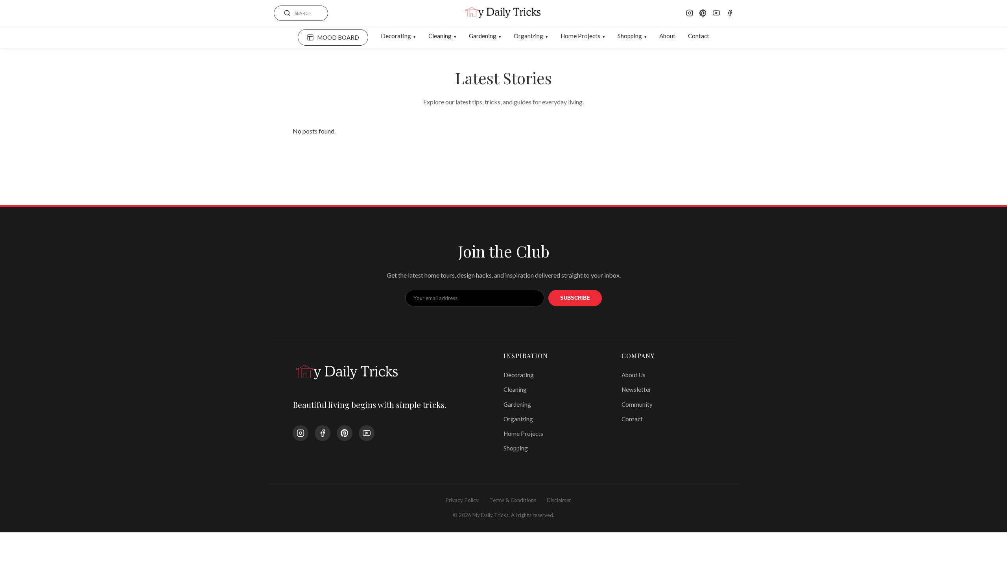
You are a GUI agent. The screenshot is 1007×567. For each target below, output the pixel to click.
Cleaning (440, 35)
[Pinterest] (702, 13)
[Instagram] (689, 13)
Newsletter (636, 389)
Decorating (396, 35)
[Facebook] (729, 13)
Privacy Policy (462, 500)
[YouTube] (716, 13)
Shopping (630, 35)
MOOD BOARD (338, 37)
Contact (698, 35)
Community (637, 404)
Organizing (528, 35)
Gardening (482, 35)
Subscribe (575, 298)
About (667, 35)
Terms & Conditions (512, 500)
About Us (634, 374)
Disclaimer (559, 500)
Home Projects (580, 35)
